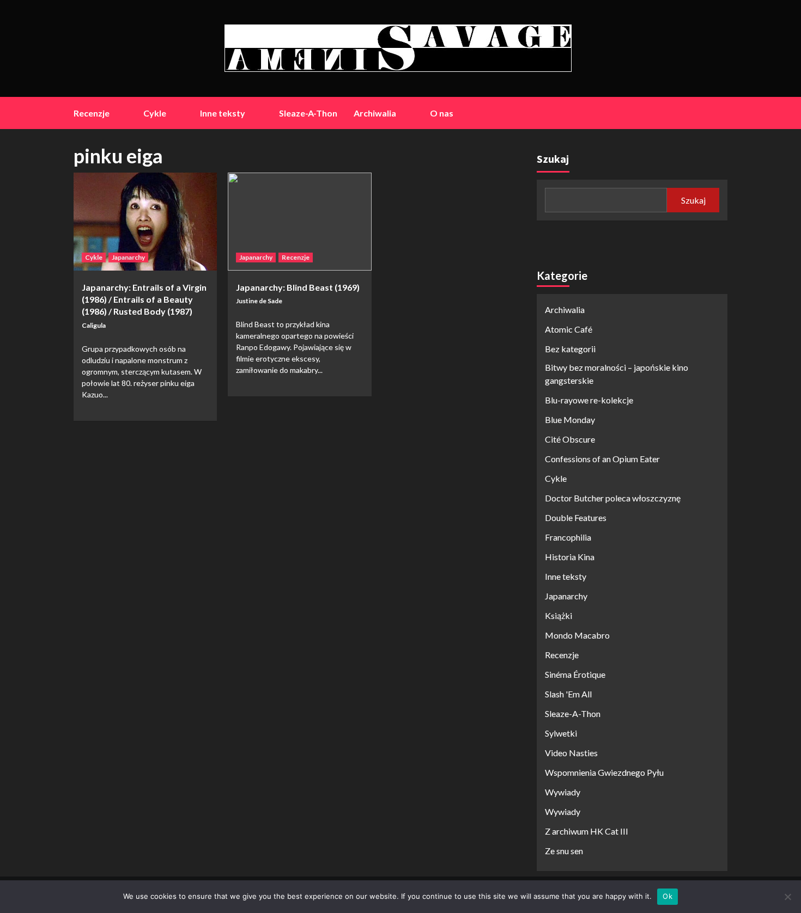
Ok (667, 896)
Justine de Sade (259, 301)
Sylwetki (561, 733)
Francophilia (568, 537)
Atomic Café (568, 329)
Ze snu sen (564, 850)
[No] (787, 896)
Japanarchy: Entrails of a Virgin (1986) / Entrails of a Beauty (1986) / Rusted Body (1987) (144, 299)
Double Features (575, 517)
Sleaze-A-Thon (308, 113)
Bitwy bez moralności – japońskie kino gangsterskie (616, 373)
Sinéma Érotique (575, 674)
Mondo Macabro (577, 635)
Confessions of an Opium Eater (602, 459)
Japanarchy (128, 257)
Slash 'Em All (568, 694)
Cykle (154, 113)
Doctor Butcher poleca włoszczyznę (613, 498)
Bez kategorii (570, 349)
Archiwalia (375, 113)
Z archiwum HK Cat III (586, 831)
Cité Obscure (570, 439)
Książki (558, 615)
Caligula (94, 325)
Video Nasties (571, 752)
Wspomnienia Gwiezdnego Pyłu (604, 772)
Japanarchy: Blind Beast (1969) (298, 287)
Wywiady (562, 792)
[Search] (720, 113)
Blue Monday (570, 419)
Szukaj (553, 159)
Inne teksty (222, 113)
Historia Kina (569, 557)
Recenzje (92, 113)
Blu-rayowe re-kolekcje (589, 400)
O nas (441, 113)
